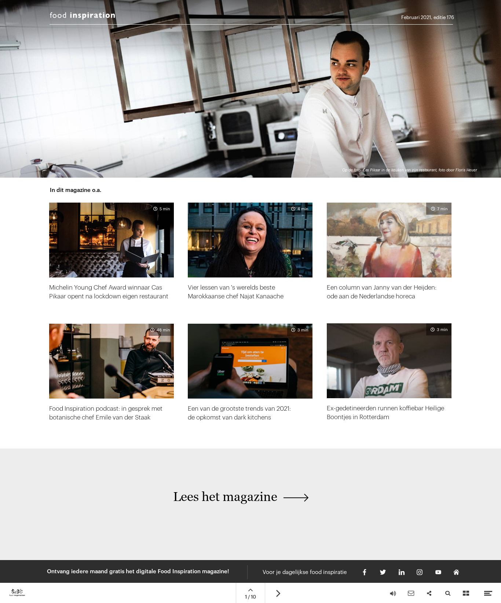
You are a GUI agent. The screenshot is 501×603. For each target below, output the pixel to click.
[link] (389, 373)
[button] (197, 501)
